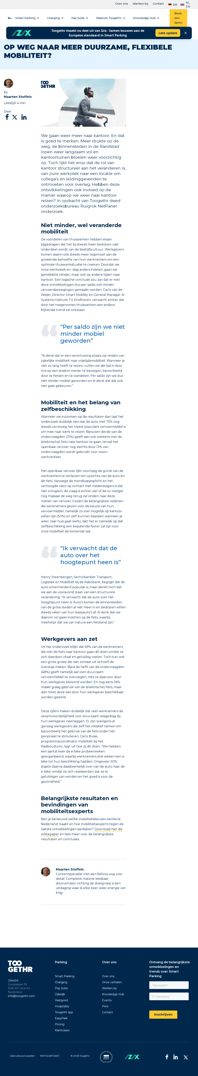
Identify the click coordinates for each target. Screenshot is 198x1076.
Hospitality (62, 1006)
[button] (27, 18)
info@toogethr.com (21, 996)
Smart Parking (25, 18)
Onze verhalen (112, 982)
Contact (158, 3)
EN (188, 6)
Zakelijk (60, 994)
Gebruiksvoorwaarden (22, 1055)
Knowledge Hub (144, 18)
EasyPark (61, 1018)
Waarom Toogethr (108, 18)
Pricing (59, 1024)
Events (107, 1000)
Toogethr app (64, 1012)
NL (188, 2)
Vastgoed (61, 1000)
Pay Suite (77, 18)
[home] (9, 18)
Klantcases (62, 1030)
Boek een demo (178, 18)
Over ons (121, 3)
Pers (105, 1006)
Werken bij (140, 3)
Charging (53, 18)
